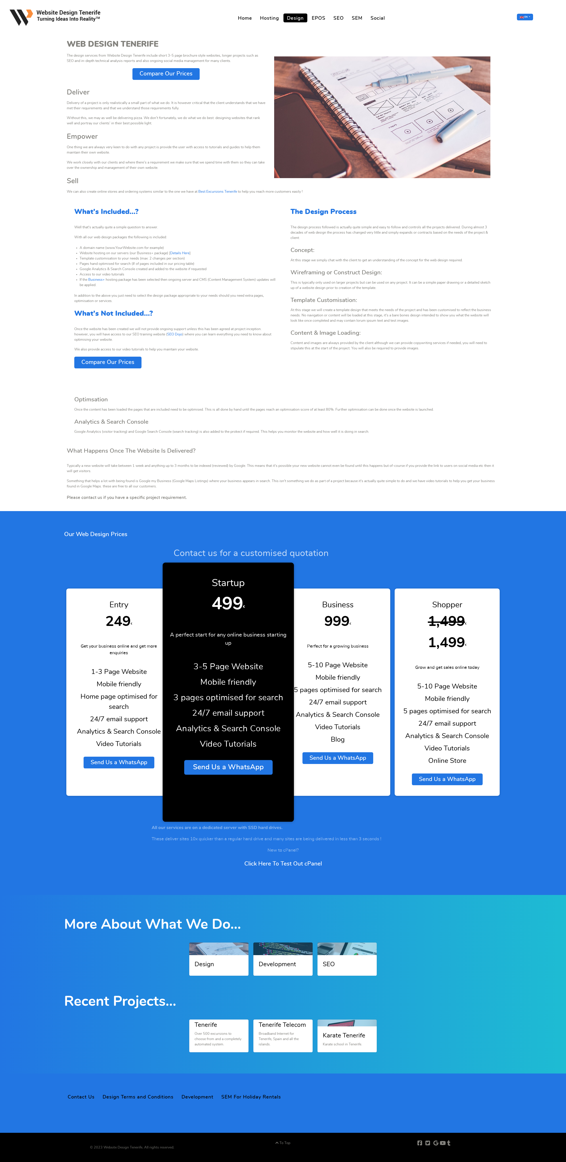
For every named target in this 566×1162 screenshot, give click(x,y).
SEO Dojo (174, 334)
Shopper (447, 605)
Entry (118, 605)
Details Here (179, 253)
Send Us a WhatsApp (119, 762)
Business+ (96, 279)
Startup (228, 583)
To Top (284, 1143)
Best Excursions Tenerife (217, 191)
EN (526, 17)
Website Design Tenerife (122, 1147)
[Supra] (57, 16)
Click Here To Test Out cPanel (283, 864)
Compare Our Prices (166, 74)
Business (338, 605)
